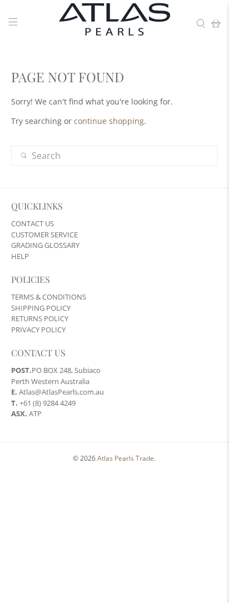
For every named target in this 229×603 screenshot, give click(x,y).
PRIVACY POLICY (38, 330)
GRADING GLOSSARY (45, 245)
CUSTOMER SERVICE (44, 235)
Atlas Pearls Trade (125, 458)
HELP (20, 256)
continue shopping (109, 121)
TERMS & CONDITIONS (48, 297)
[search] (114, 156)
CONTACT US (32, 223)
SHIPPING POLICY (41, 308)
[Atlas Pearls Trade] (114, 23)
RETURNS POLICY (39, 318)
